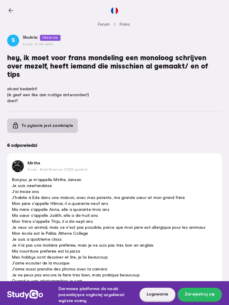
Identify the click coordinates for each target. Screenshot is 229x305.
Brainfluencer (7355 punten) (63, 170)
